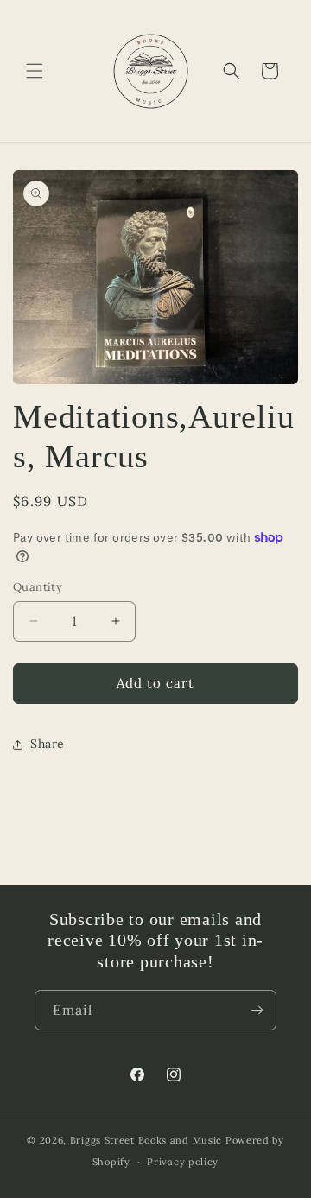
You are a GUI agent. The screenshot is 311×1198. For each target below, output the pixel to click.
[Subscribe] (257, 1010)
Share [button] (47, 743)
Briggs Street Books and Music (146, 1140)
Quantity (37, 587)
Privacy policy (183, 1162)
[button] (35, 71)
